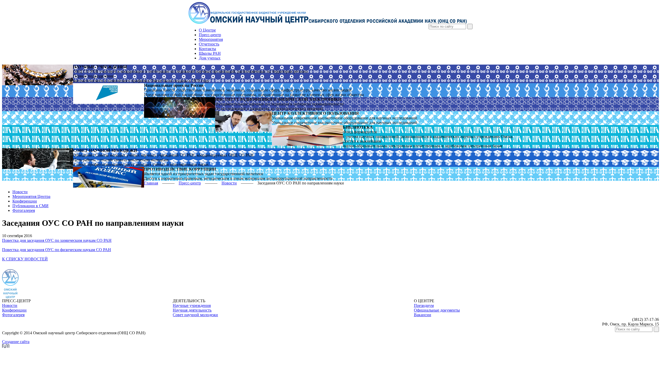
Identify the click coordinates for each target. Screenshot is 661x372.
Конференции (24, 201)
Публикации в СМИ (30, 206)
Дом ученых (210, 58)
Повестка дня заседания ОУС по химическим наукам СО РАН (57, 240)
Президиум (424, 305)
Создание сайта (15, 341)
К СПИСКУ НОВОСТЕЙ (25, 259)
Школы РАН (210, 53)
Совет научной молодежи (195, 315)
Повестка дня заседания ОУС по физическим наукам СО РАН (56, 249)
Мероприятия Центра (31, 196)
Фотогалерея (23, 210)
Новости (229, 183)
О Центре (207, 30)
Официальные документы (437, 310)
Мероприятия (211, 39)
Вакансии (422, 315)
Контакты (207, 49)
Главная (151, 183)
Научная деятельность (192, 310)
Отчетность (209, 44)
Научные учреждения (192, 305)
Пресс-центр (210, 35)
